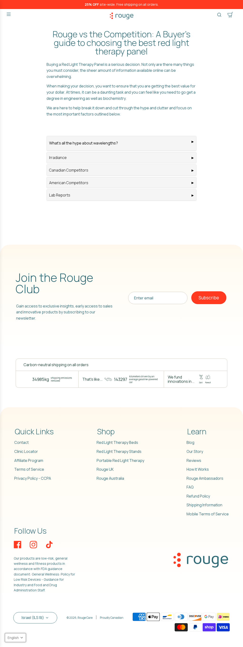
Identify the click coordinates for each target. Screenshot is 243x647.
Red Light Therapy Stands (119, 451)
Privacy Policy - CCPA (32, 478)
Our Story (195, 451)
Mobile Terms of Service (208, 514)
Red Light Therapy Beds (117, 442)
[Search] (219, 15)
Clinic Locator (26, 451)
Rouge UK (105, 469)
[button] (15, 637)
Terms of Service (29, 469)
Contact (21, 442)
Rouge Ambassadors (205, 478)
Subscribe (209, 298)
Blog (190, 442)
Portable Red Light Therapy (120, 460)
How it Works (198, 469)
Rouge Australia (110, 478)
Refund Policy (198, 496)
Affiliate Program (28, 460)
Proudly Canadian (111, 618)
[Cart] (230, 14)
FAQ (190, 487)
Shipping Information (204, 505)
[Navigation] (8, 14)
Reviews (194, 460)
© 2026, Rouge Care (80, 618)
